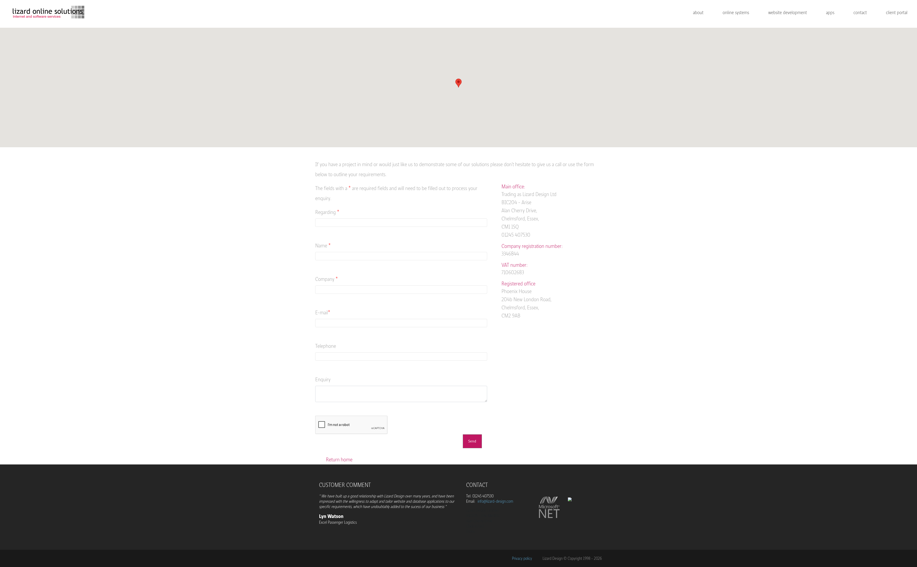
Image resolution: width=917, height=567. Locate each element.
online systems (736, 13)
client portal (896, 13)
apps (830, 13)
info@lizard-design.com (495, 501)
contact (860, 13)
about (698, 13)
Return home (339, 459)
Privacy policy (522, 558)
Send (472, 441)
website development (787, 13)
